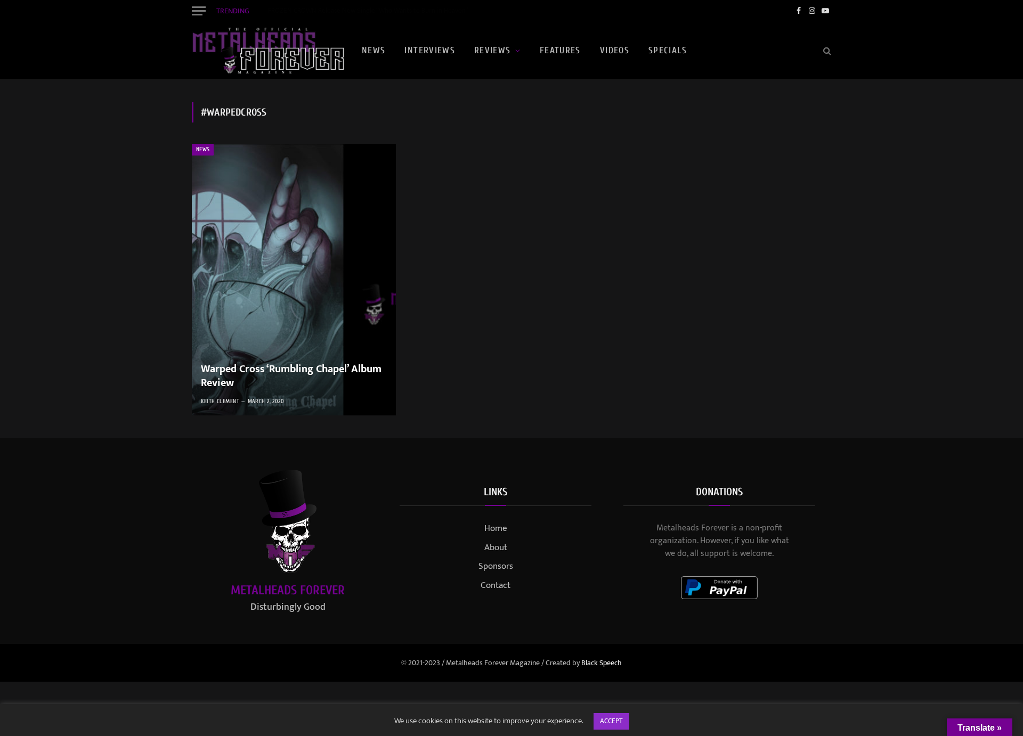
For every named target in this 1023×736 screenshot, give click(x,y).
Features (560, 50)
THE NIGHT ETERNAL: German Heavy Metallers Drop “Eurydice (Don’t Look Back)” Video (388, 10)
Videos (614, 50)
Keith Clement (220, 401)
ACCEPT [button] (611, 721)
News (373, 50)
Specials (667, 50)
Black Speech (601, 663)
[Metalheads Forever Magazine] (268, 50)
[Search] (826, 51)
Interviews (429, 50)
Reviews (492, 50)
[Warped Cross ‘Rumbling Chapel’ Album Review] (294, 279)
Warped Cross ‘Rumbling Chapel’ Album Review (291, 376)
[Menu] (199, 10)
